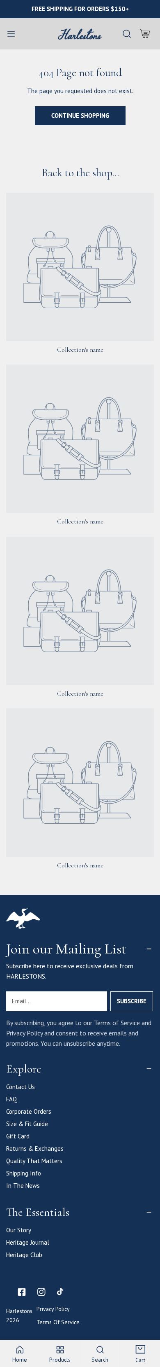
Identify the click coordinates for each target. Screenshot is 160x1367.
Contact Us (20, 1087)
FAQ (11, 1099)
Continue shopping (80, 115)
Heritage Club (24, 1255)
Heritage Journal (27, 1242)
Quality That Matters (34, 1161)
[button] (145, 34)
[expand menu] (11, 34)
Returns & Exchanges (35, 1148)
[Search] (127, 34)
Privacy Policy (53, 1309)
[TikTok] (61, 1292)
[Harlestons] (80, 34)
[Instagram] (41, 1292)
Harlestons (19, 1311)
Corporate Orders (28, 1111)
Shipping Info (23, 1173)
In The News (23, 1185)
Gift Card (18, 1136)
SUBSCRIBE (131, 1001)
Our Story (18, 1230)
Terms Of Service (58, 1322)
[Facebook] (22, 1292)
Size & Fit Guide (27, 1124)
